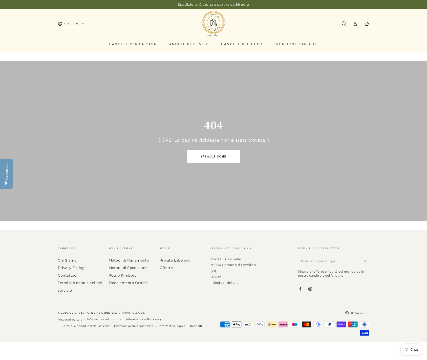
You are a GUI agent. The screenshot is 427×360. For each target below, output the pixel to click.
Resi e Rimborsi (123, 275)
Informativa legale (172, 326)
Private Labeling (175, 260)
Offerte (166, 267)
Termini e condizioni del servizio (86, 326)
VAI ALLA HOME (214, 156)
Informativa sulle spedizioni (134, 326)
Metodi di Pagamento (129, 260)
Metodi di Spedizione (128, 267)
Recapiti (196, 326)
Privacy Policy (71, 267)
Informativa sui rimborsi (104, 319)
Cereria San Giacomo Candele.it (92, 312)
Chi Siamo (67, 260)
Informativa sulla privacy (144, 319)
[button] (343, 24)
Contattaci (67, 275)
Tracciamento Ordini (128, 283)
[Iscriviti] (366, 261)
